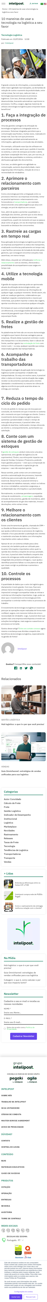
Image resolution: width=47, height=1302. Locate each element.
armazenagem (27, 496)
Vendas (5, 766)
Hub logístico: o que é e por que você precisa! (22, 724)
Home (4, 9)
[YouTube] (23, 1231)
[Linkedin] (18, 1231)
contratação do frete (31, 343)
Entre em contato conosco (29, 628)
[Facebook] (3, 1231)
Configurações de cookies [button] (23, 1291)
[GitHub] (27, 1231)
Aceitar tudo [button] (15, 1297)
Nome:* (7, 1009)
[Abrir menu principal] (3, 3)
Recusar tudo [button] (31, 1297)
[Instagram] (13, 1231)
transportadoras (20, 202)
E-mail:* (8, 1018)
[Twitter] (8, 1231)
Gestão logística (10, 719)
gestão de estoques (11, 452)
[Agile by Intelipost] (32, 1080)
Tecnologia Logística (11, 35)
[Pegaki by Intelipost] (16, 1080)
